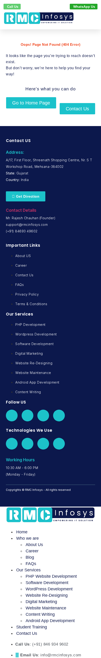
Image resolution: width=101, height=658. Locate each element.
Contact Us (26, 633)
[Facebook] (12, 415)
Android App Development (50, 620)
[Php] (12, 444)
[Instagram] (59, 415)
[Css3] (59, 444)
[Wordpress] (27, 444)
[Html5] (43, 444)
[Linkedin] (43, 415)
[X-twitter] (27, 415)
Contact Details (21, 210)
